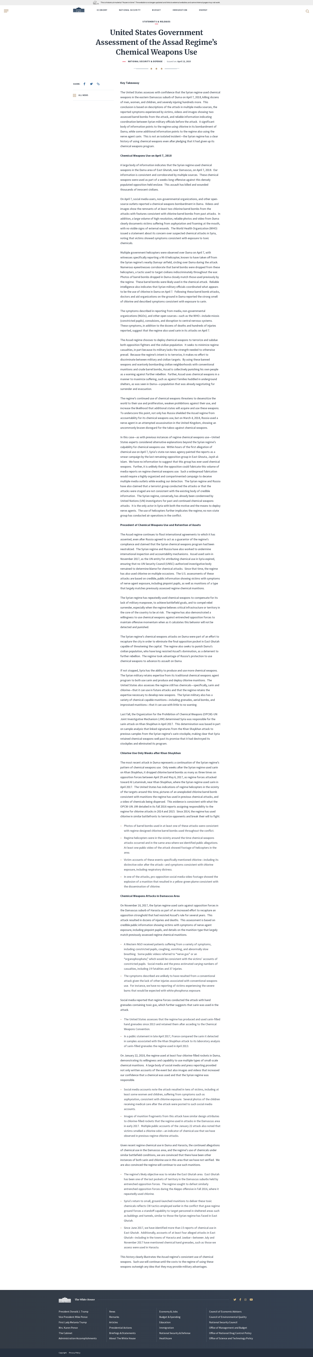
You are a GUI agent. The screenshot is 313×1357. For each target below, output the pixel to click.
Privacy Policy (74, 1352)
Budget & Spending (169, 1316)
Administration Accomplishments (78, 1338)
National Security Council (223, 1322)
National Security (130, 10)
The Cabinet (65, 1333)
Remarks (114, 1316)
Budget (156, 10)
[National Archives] (96, 2)
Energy (203, 10)
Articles (113, 1322)
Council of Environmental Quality (227, 1316)
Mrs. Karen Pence (68, 1327)
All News (83, 95)
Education (165, 1322)
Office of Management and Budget (228, 1327)
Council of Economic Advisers (225, 1311)
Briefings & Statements (122, 1333)
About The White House (122, 1338)
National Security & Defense (145, 61)
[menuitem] (84, 83)
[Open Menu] (6, 11)
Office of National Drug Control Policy (230, 1333)
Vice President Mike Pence (73, 1316)
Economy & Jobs (168, 1311)
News (112, 1311)
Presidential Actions (120, 1327)
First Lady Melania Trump (73, 1322)
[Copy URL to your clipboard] (98, 83)
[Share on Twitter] (91, 83)
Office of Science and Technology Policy (231, 1338)
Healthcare (165, 1338)
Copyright (63, 1352)
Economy (102, 10)
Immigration (180, 10)
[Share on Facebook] (84, 83)
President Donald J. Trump (73, 1311)
